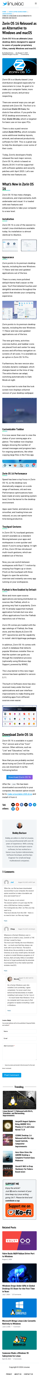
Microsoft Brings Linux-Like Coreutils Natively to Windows (19, 1322)
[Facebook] (21, 804)
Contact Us (28, 1374)
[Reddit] (17, 804)
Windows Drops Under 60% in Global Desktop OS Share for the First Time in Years (18, 1288)
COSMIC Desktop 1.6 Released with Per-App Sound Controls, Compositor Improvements (24, 1141)
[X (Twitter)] (13, 804)
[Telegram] (34, 804)
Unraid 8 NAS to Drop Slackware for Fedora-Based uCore (24, 1169)
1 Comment (16, 1327)
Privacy (9, 1374)
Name (6, 1031)
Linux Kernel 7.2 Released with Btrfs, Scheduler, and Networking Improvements (18, 1113)
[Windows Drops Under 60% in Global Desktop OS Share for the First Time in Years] (19, 1272)
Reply (5, 921)
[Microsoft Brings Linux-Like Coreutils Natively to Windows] (19, 1308)
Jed (12, 882)
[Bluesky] (30, 804)
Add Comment (9, 1046)
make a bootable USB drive (19, 794)
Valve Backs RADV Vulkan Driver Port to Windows (18, 1255)
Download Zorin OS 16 (19, 777)
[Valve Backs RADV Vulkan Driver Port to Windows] (19, 1240)
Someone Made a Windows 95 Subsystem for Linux (15, 1354)
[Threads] (26, 804)
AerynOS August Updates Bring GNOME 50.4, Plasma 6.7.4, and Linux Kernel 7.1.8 (25, 1125)
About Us (17, 1374)
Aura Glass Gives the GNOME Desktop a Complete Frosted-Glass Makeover (25, 1156)
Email (5, 1038)
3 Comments (25, 54)
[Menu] (36, 3)
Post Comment (11, 1075)
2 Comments (17, 1359)
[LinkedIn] (13, 809)
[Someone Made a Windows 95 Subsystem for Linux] (19, 1340)
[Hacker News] (17, 809)
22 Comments (16, 1294)
